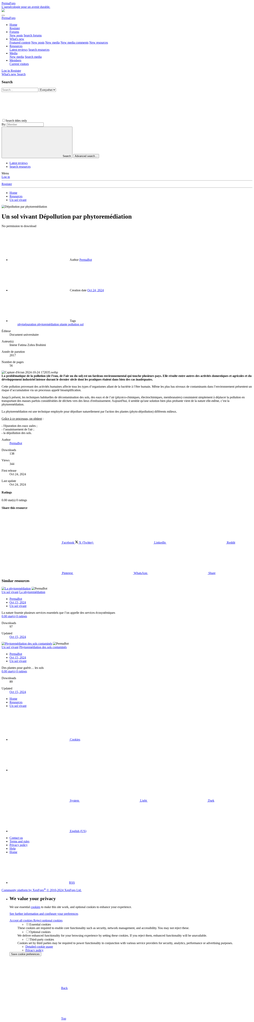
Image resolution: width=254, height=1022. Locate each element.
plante (64, 324)
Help (13, 848)
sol (82, 324)
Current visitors (19, 64)
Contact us (16, 837)
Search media (33, 56)
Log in (6, 177)
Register (15, 28)
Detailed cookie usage (39, 946)
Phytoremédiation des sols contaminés (43, 647)
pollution (74, 324)
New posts (16, 35)
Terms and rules (19, 841)
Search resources (38, 49)
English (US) (77, 831)
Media (13, 53)
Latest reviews (19, 49)
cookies (35, 907)
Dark (210, 800)
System (74, 800)
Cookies (74, 739)
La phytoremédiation (32, 592)
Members (15, 60)
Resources (16, 46)
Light (143, 800)
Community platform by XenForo (42, 890)
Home (13, 24)
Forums (14, 31)
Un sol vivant (18, 606)
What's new (17, 39)
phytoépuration (27, 324)
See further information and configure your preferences (44, 913)
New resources (98, 42)
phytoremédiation (48, 324)
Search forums (33, 35)
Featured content (20, 42)
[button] (57, 120)
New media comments (75, 42)
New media (52, 42)
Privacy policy (19, 845)
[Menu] (3, 15)
